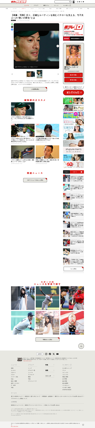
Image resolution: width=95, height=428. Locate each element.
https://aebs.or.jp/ (27, 360)
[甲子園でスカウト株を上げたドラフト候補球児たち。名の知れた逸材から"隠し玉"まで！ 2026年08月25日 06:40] (23, 323)
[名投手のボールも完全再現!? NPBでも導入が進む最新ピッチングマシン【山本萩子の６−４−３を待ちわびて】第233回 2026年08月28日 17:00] (23, 298)
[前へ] (15, 46)
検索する (70, 2)
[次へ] (57, 46)
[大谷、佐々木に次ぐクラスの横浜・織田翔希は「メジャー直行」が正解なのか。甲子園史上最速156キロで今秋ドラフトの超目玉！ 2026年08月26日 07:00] (47, 298)
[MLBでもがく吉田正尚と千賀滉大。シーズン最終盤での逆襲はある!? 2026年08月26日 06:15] (72, 298)
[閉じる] (83, 425)
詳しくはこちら (14, 426)
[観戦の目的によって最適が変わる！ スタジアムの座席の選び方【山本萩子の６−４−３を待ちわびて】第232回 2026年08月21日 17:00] (47, 323)
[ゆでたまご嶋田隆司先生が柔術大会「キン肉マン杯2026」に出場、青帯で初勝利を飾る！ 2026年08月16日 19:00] (72, 323)
